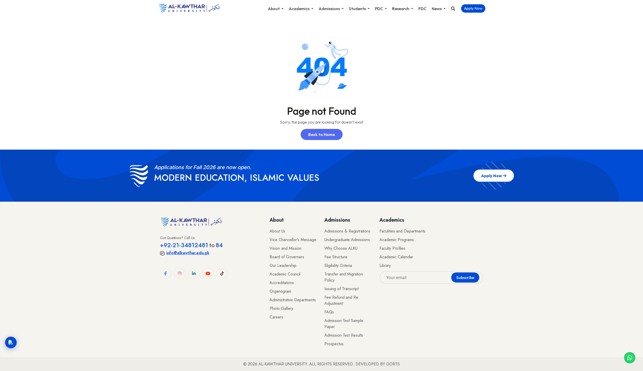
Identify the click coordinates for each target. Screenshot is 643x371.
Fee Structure (335, 257)
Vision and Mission (285, 248)
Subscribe (465, 277)
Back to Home (321, 134)
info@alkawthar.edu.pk (187, 253)
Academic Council (285, 274)
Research (401, 8)
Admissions (330, 8)
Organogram (280, 291)
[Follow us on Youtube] (208, 273)
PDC (379, 8)
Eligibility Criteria (338, 265)
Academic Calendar (396, 257)
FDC (422, 8)
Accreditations (282, 283)
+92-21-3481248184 (191, 245)
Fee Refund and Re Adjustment (341, 300)
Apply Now (473, 8)
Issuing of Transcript (341, 289)
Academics (299, 8)
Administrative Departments (293, 300)
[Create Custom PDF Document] (11, 342)
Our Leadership (283, 265)
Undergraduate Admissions (347, 240)
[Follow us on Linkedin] (194, 273)
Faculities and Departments (402, 231)
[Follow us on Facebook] (165, 273)
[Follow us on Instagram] (179, 273)
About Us (277, 231)
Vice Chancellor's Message (293, 240)
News (437, 8)
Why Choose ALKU (341, 248)
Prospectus (334, 344)
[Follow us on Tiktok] (222, 273)
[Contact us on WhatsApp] (629, 357)
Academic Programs (396, 240)
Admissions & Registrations (347, 231)
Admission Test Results (343, 335)
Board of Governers (287, 257)
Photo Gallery (281, 308)
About (274, 8)
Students (358, 8)
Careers (276, 317)
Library (385, 265)
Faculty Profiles (392, 248)
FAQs (329, 312)
